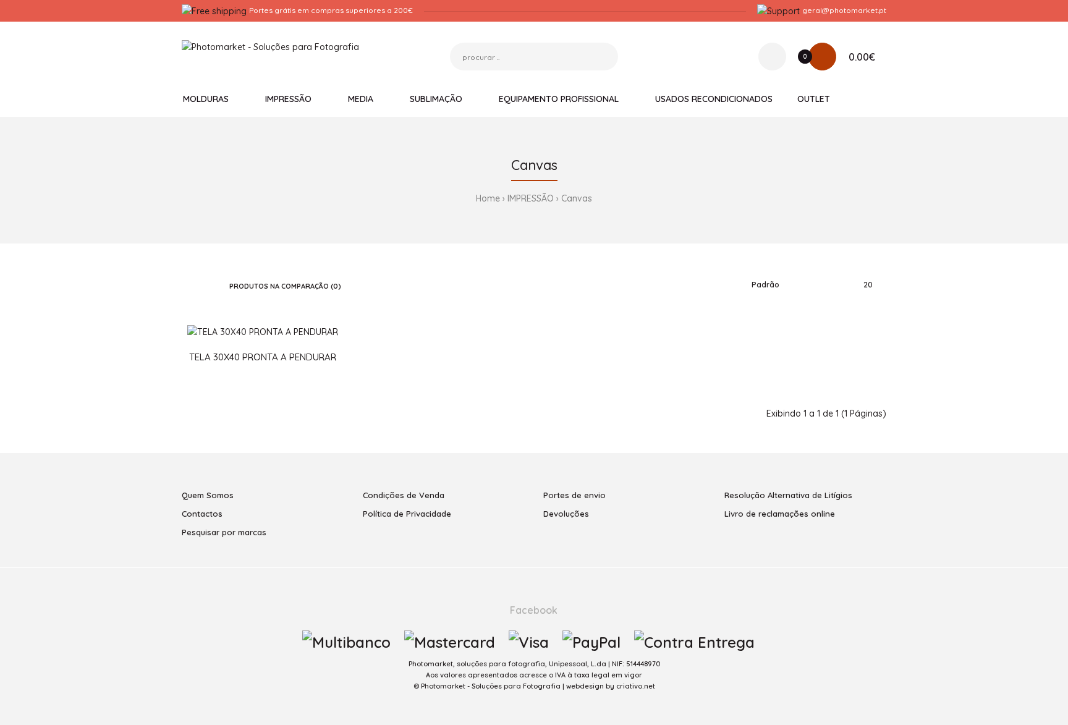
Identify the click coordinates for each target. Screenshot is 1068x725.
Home (488, 198)
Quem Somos (208, 495)
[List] (203, 285)
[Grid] (185, 285)
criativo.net (635, 686)
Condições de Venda (403, 495)
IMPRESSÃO (530, 198)
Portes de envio (574, 495)
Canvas (576, 198)
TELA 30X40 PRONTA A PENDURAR (262, 357)
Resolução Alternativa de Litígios (788, 495)
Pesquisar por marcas (224, 532)
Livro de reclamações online (779, 514)
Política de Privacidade (407, 514)
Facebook (532, 610)
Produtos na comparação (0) (285, 286)
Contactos (202, 514)
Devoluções (566, 514)
